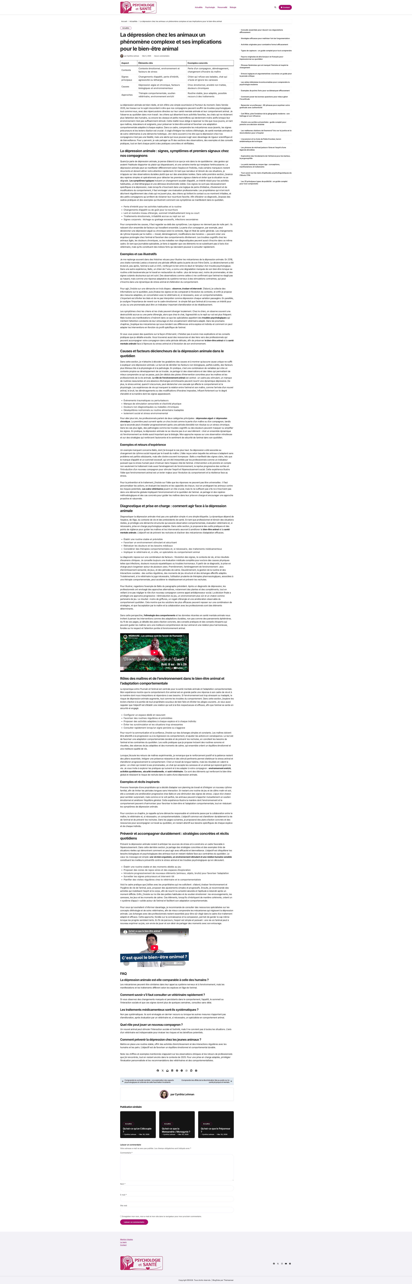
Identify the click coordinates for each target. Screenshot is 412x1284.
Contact (123, 1245)
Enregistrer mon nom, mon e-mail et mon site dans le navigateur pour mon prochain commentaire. (162, 1216)
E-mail (123, 1195)
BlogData (216, 1280)
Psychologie (210, 7)
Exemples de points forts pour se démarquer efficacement (265, 90)
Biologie (233, 7)
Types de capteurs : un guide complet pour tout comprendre (266, 51)
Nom (122, 1184)
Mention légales (126, 1239)
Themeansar (229, 1280)
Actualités (198, 7)
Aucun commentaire (161, 56)
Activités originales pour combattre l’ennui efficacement (264, 44)
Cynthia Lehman (184, 1094)
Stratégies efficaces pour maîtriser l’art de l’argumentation (265, 38)
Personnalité (222, 7)
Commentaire (126, 1153)
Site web (123, 1205)
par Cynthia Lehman (131, 56)
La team (123, 1242)
